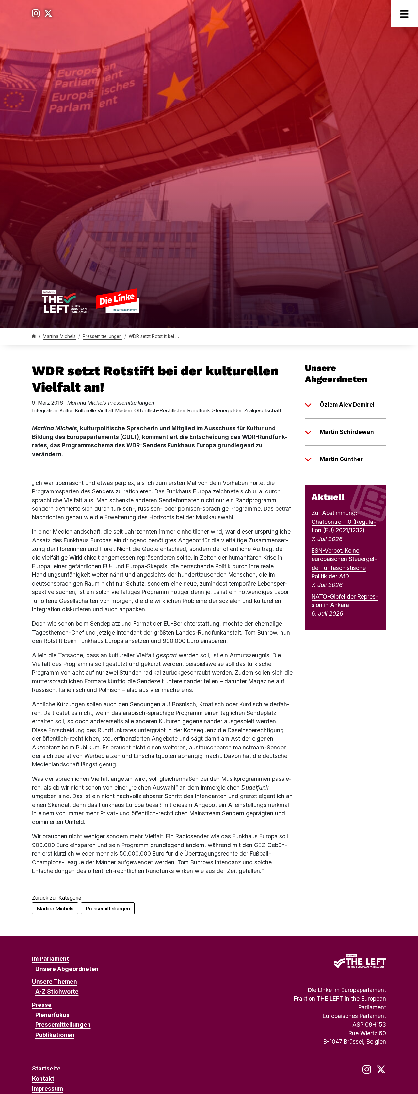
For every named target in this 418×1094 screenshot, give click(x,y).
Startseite (46, 1068)
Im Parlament (50, 958)
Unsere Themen (54, 981)
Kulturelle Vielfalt (94, 410)
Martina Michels (59, 336)
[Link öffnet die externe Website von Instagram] (36, 13)
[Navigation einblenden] (404, 13)
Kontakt (43, 1078)
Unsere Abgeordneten (67, 968)
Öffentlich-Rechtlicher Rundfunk (172, 410)
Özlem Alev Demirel (347, 404)
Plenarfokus (52, 1014)
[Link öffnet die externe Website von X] (48, 13)
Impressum (47, 1088)
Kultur (66, 410)
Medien (123, 410)
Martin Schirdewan (347, 431)
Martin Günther (341, 459)
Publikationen (54, 1034)
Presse (42, 1004)
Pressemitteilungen (102, 336)
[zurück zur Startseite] (90, 300)
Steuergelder (227, 410)
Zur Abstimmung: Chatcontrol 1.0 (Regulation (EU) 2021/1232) (344, 521)
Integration (44, 410)
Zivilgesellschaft (262, 410)
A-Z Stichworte (57, 991)
